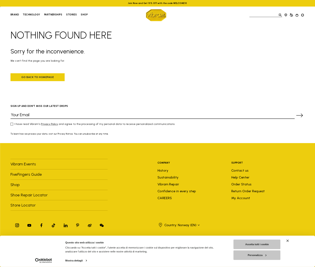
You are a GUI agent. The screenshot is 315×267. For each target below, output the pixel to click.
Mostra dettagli (74, 260)
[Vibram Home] (156, 15)
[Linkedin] (66, 224)
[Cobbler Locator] (291, 15)
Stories (71, 14)
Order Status (241, 184)
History (163, 170)
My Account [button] (240, 198)
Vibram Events (23, 164)
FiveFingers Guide (26, 174)
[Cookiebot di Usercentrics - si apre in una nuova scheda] (43, 260)
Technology (31, 14)
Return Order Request (248, 191)
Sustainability (168, 177)
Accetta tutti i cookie (257, 244)
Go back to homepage (37, 77)
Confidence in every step (177, 191)
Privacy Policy (49, 124)
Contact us (240, 170)
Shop (84, 14)
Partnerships (53, 14)
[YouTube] (29, 224)
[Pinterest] (78, 224)
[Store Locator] (286, 15)
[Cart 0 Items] (297, 15)
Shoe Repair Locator (29, 195)
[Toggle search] (280, 15)
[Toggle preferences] (302, 15)
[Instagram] (17, 224)
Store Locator (23, 205)
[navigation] (49, 15)
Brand (14, 14)
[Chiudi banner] (287, 241)
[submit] (299, 115)
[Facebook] (41, 224)
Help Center (240, 177)
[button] (179, 225)
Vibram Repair (168, 184)
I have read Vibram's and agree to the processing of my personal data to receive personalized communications (94, 124)
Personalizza (255, 255)
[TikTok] (53, 224)
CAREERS (165, 198)
